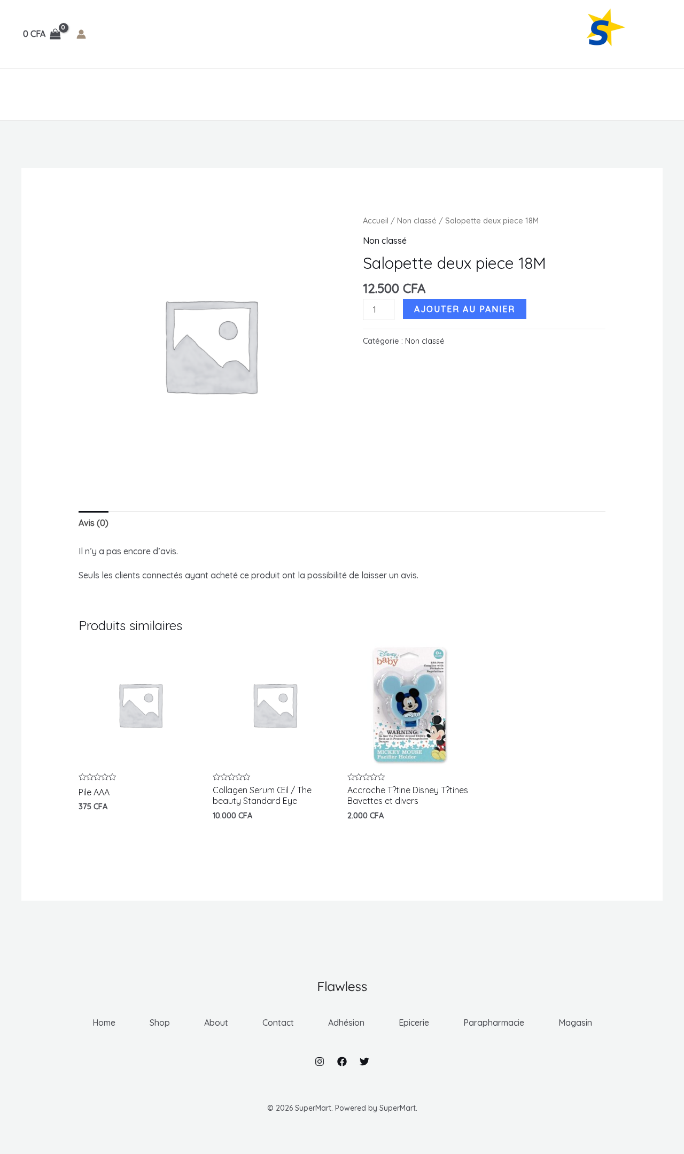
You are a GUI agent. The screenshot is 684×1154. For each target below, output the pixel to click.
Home (32, 94)
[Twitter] (364, 1061)
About (111, 94)
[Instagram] (319, 1061)
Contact (159, 94)
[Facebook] (342, 1061)
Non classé (417, 220)
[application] (237, 94)
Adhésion (212, 94)
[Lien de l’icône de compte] (81, 34)
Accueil (375, 220)
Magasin (422, 94)
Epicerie (274, 94)
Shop (70, 94)
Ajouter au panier (464, 309)
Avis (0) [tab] (93, 522)
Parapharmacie (347, 94)
